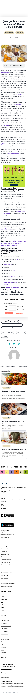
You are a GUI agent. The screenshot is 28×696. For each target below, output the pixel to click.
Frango (2, 610)
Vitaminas (3, 652)
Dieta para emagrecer (6, 559)
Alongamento (4, 578)
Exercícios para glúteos (6, 586)
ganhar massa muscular (7, 332)
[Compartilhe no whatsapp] (18, 344)
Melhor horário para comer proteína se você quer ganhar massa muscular (13, 243)
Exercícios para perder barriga (8, 583)
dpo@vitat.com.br (5, 677)
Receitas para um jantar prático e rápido (13, 392)
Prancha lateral (4, 575)
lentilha (6, 284)
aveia (13, 270)
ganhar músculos (21, 332)
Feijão (2, 596)
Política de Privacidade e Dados (8, 666)
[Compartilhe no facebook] (9, 344)
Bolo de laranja (4, 628)
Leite (2, 604)
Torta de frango (4, 631)
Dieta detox (3, 556)
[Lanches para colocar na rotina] (14, 415)
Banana (3, 607)
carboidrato (5, 321)
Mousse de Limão (5, 618)
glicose (6, 125)
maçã (16, 276)
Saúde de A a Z (5, 639)
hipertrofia (5, 72)
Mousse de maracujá (6, 626)
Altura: (6, 306)
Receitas (3, 615)
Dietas (2, 650)
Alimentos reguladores (6, 565)
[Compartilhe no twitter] (14, 344)
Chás (2, 644)
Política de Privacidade (6, 669)
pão (18, 259)
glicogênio (17, 104)
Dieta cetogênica (5, 554)
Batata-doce (8, 264)
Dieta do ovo (4, 551)
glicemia (4, 144)
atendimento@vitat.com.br (7, 534)
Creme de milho (4, 623)
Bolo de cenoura (5, 620)
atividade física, (13, 154)
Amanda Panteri (14, 37)
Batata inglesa (4, 599)
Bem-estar (20, 32)
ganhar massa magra (7, 328)
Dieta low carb (4, 548)
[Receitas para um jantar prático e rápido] (14, 385)
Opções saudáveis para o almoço (14, 449)
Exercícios (3, 647)
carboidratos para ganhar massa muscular (11, 325)
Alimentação (9, 32)
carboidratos (20, 94)
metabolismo (6, 229)
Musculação (4, 580)
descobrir (8, 313)
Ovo (2, 602)
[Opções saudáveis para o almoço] (14, 443)
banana (10, 276)
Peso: (5, 309)
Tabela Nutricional (6, 591)
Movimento (4, 570)
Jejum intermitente (5, 562)
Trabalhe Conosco (6, 537)
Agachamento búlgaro (6, 572)
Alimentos (3, 642)
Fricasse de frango (5, 634)
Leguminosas (8, 282)
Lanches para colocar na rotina (13, 421)
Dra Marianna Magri (13, 288)
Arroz (2, 594)
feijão (15, 282)
